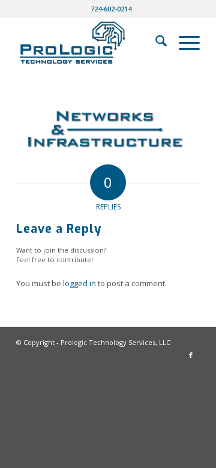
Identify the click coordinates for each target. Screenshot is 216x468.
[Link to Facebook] (191, 355)
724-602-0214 (111, 8)
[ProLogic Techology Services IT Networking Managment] (89, 43)
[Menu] (183, 43)
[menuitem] (111, 9)
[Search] (155, 43)
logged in (79, 283)
